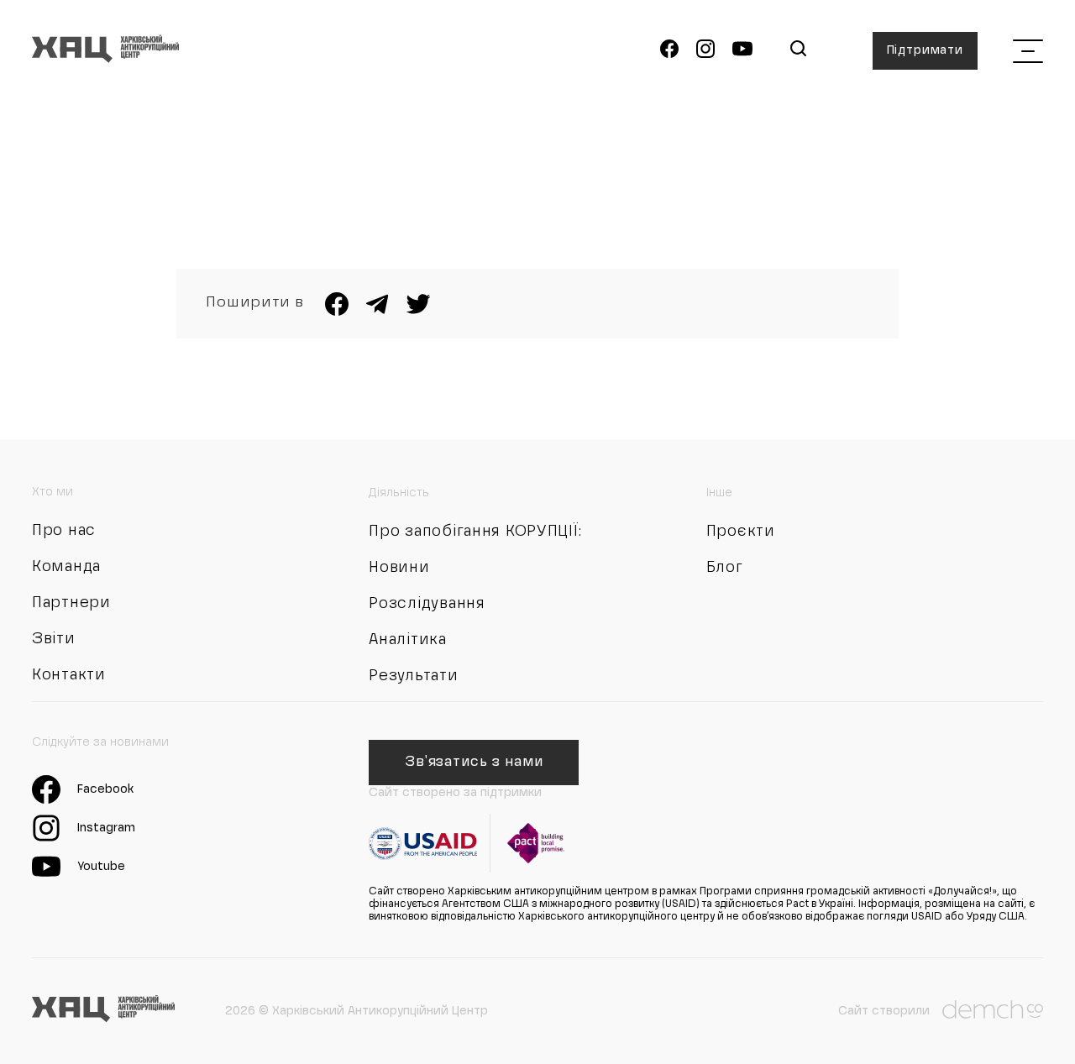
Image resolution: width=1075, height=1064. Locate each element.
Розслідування (427, 603)
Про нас (64, 530)
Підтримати (925, 50)
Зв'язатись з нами (474, 762)
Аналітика (407, 639)
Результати (413, 676)
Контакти (69, 675)
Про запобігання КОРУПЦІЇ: (475, 531)
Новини (399, 567)
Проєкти (740, 531)
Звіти (54, 639)
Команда (66, 566)
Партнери (71, 603)
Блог (724, 567)
